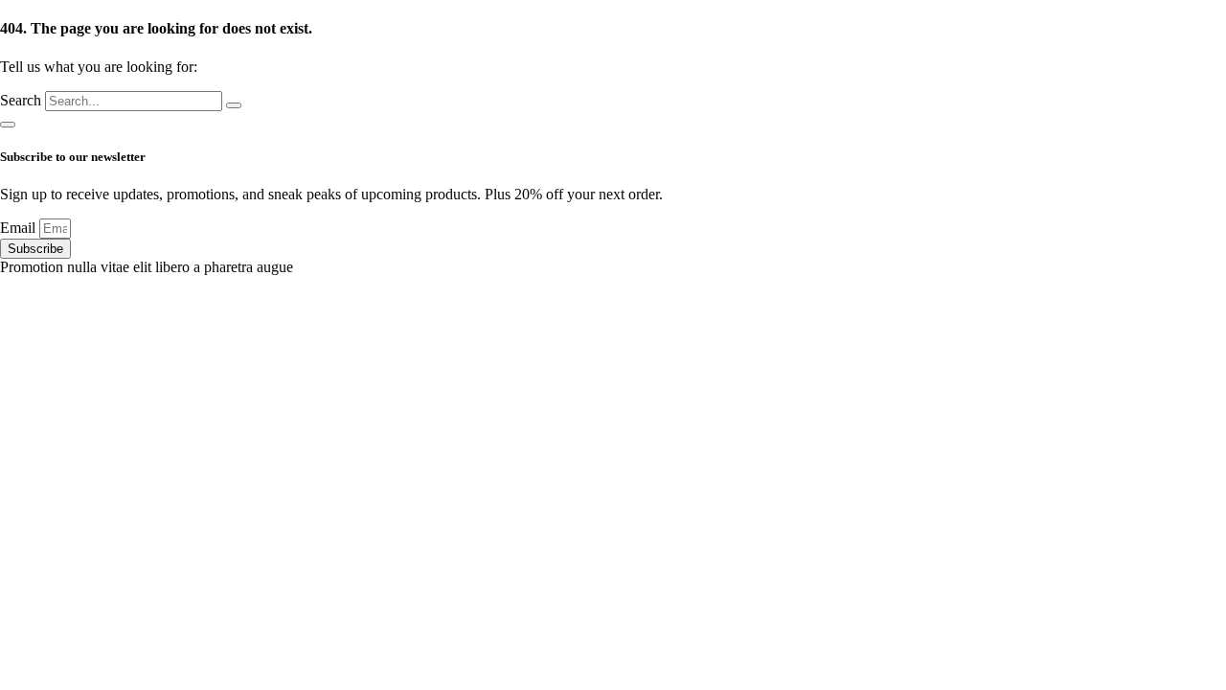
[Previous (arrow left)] (33, 345)
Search (20, 100)
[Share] (1163, 21)
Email (19, 227)
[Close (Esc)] (1205, 21)
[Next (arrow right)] (1192, 345)
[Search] (233, 105)
